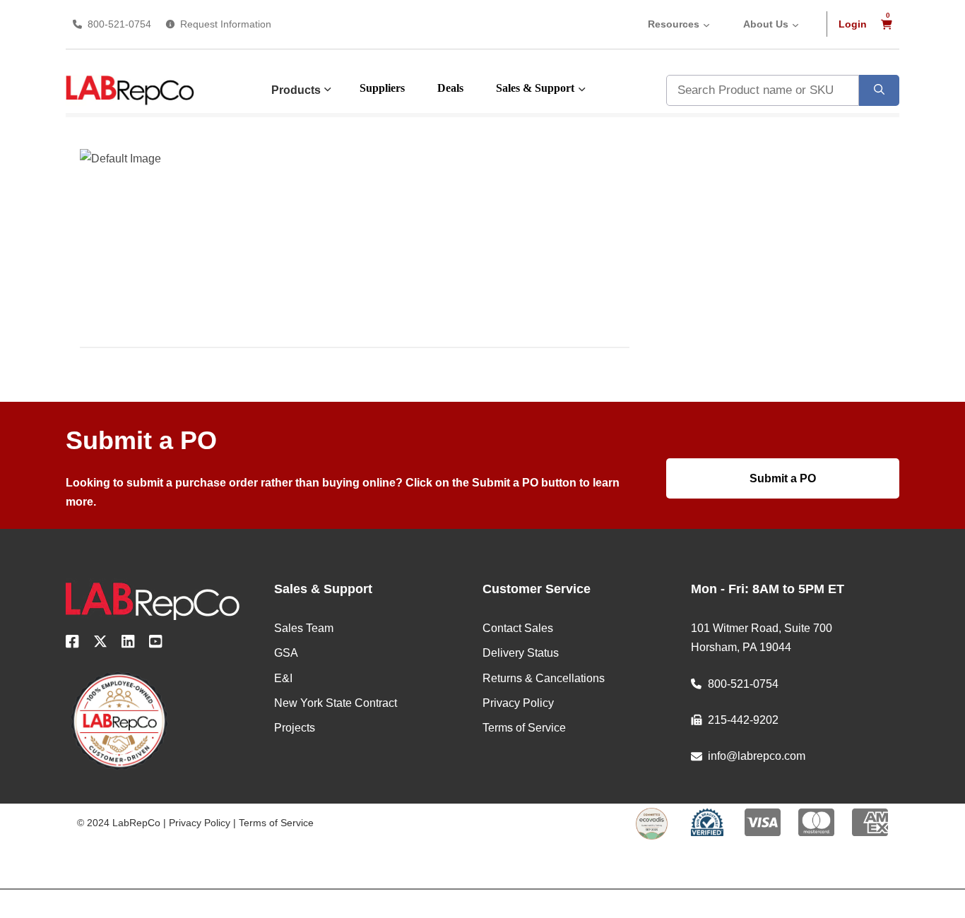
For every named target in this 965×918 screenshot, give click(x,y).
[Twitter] (100, 644)
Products (296, 90)
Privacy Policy (199, 822)
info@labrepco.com (756, 756)
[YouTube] (155, 644)
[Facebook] (72, 644)
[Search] (879, 90)
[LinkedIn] (128, 644)
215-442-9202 (743, 720)
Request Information (225, 24)
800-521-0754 (119, 24)
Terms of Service (276, 822)
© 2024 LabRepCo (118, 822)
